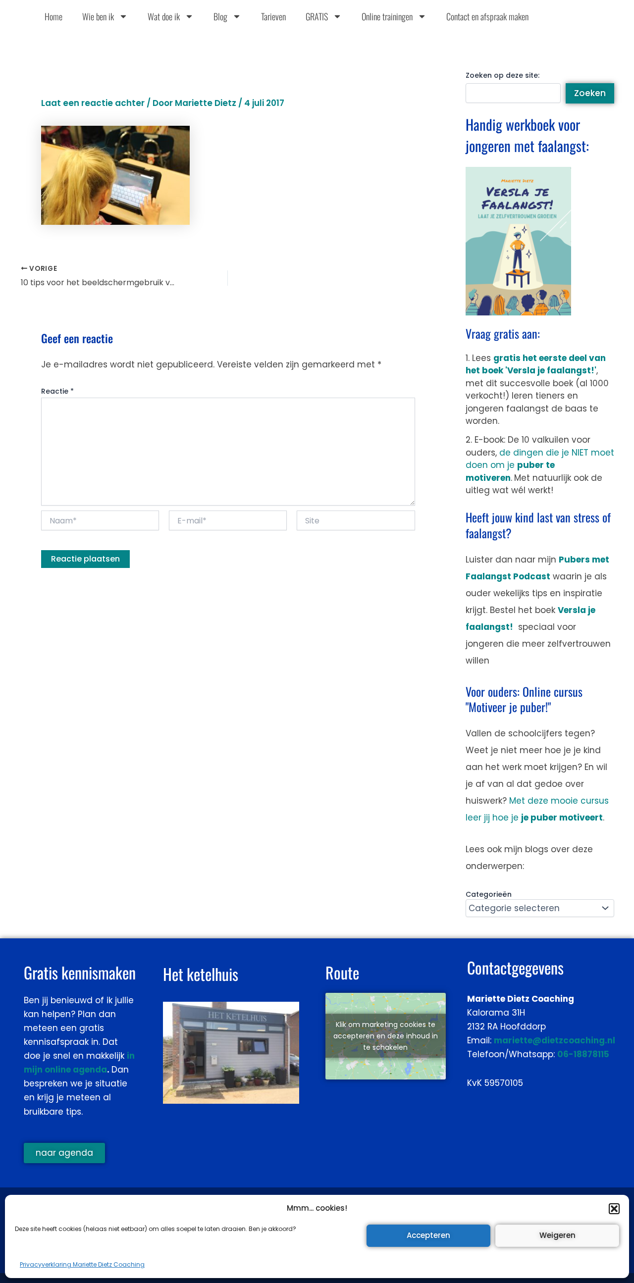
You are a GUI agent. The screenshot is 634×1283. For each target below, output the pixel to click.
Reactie (57, 391)
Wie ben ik (98, 16)
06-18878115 (583, 1054)
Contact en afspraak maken (487, 16)
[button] (614, 1209)
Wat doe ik (164, 16)
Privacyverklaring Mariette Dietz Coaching (82, 1264)
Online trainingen (387, 16)
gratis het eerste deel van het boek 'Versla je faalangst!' (536, 364)
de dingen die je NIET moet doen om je (540, 465)
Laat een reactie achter (93, 103)
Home (53, 16)
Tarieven (273, 16)
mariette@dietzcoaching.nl (554, 1040)
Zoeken (590, 93)
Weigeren (557, 1235)
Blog (220, 16)
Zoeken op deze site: (502, 75)
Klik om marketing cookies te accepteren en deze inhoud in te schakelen (385, 1036)
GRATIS (317, 16)
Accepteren (428, 1235)
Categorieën (489, 894)
